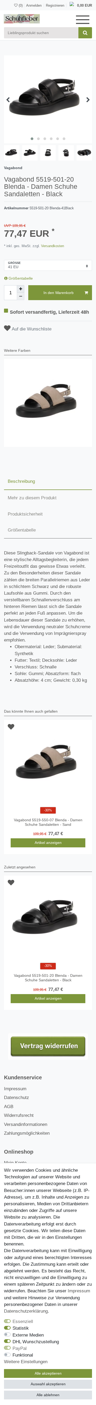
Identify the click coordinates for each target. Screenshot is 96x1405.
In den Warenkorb (58, 293)
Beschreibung (21, 481)
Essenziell (23, 1321)
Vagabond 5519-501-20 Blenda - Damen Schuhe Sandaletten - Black (48, 977)
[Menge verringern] (20, 296)
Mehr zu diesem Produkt (32, 497)
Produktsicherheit (25, 514)
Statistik (21, 1328)
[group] (48, 403)
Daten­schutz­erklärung (26, 1311)
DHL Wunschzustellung (36, 1341)
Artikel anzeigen (48, 842)
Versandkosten (52, 246)
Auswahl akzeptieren (48, 1384)
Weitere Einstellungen (25, 1361)
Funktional (23, 1355)
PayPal (20, 1348)
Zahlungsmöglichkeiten (27, 1133)
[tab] (48, 481)
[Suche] (85, 32)
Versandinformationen (25, 1124)
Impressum (15, 1088)
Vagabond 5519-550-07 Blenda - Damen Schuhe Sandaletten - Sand (48, 822)
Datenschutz (16, 1097)
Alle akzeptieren (48, 1373)
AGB (8, 1106)
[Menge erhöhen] (20, 289)
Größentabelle (20, 278)
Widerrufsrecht (19, 1115)
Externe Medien (28, 1335)
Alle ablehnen (48, 1395)
